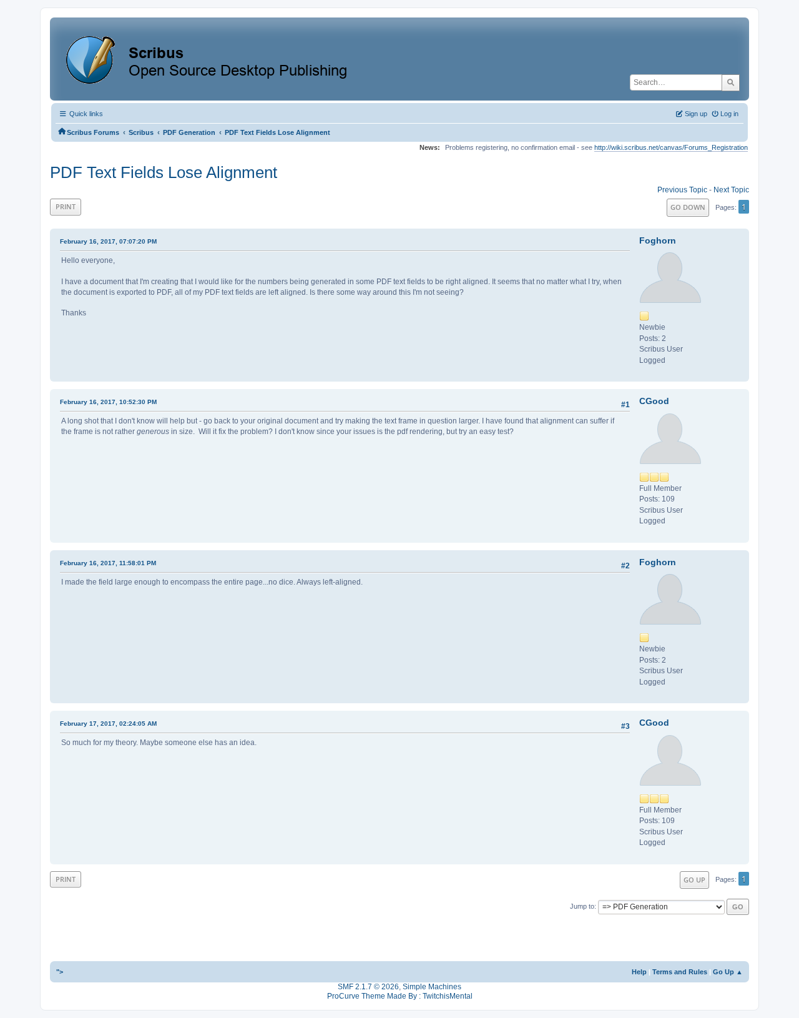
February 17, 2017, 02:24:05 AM (108, 723)
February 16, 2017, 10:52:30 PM (108, 401)
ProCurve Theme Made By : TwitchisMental (400, 996)
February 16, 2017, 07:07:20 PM (108, 241)
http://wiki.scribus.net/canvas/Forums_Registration (671, 147)
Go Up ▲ (728, 972)
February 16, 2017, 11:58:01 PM (108, 563)
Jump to (582, 906)
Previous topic (682, 189)
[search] (731, 82)
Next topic (731, 189)
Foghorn (657, 240)
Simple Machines (432, 986)
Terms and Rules (679, 972)
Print (66, 206)
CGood (654, 401)
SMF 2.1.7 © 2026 (368, 986)
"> (59, 972)
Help (639, 972)
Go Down (687, 207)
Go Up (694, 879)
